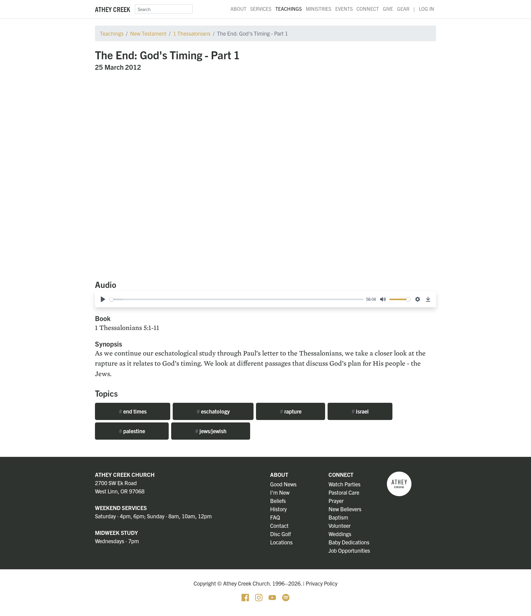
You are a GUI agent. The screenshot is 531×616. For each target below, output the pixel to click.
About (238, 9)
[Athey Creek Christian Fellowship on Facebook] (246, 596)
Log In (426, 9)
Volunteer (339, 525)
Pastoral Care (343, 492)
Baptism (338, 517)
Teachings (288, 9)
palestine (132, 430)
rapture (290, 411)
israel (360, 411)
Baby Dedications (348, 542)
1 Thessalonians (191, 33)
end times (133, 411)
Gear (403, 9)
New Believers (344, 508)
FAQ (275, 517)
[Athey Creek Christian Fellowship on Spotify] (285, 596)
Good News (283, 484)
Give (388, 9)
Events (344, 9)
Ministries (318, 9)
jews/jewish (210, 430)
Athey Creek (112, 9)
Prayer (336, 500)
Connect (367, 9)
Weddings (339, 533)
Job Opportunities (349, 550)
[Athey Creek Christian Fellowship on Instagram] (259, 596)
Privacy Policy (321, 583)
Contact (279, 525)
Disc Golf (280, 533)
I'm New (279, 492)
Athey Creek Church (125, 474)
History (278, 508)
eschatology (213, 411)
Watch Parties (344, 484)
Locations (281, 542)
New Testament (148, 33)
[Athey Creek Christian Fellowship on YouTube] (273, 596)
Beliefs (278, 500)
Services (260, 9)
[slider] (236, 299)
